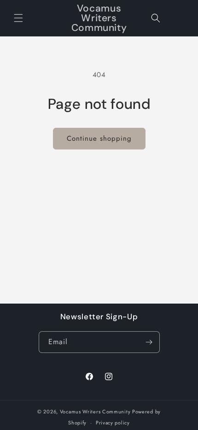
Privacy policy (113, 422)
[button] (18, 18)
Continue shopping (99, 138)
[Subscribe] (149, 342)
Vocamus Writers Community (95, 411)
